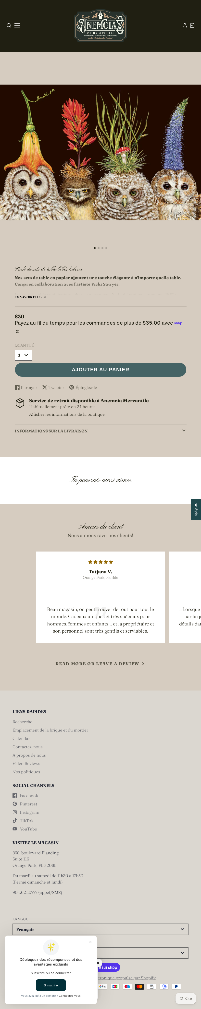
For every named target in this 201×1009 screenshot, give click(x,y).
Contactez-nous (28, 746)
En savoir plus (28, 297)
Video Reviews (26, 763)
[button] (95, 248)
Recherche (22, 721)
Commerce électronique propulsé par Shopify (112, 977)
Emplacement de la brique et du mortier (50, 730)
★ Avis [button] (196, 509)
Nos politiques (26, 771)
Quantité (25, 345)
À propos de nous (29, 755)
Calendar (21, 738)
